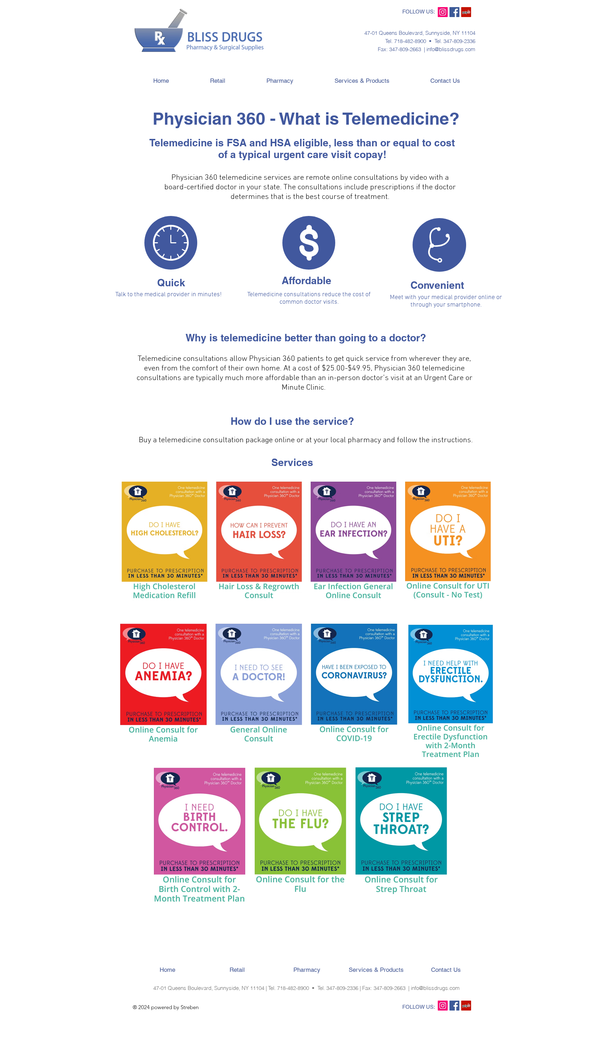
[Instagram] (443, 12)
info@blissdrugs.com (450, 49)
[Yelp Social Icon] (466, 12)
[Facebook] (454, 12)
